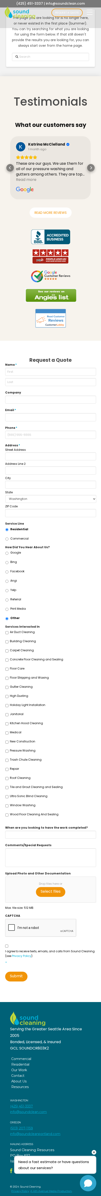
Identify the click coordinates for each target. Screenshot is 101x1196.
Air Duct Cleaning (22, 632)
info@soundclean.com (65, 3)
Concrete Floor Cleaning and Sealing (36, 659)
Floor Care (17, 668)
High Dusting (19, 696)
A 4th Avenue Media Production (51, 1191)
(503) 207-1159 (21, 1128)
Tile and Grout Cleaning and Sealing (36, 787)
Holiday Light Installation (27, 705)
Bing (13, 562)
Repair (14, 769)
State (9, 492)
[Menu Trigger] (89, 12)
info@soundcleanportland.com (35, 1134)
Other (15, 618)
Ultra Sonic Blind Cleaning (28, 796)
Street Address (15, 449)
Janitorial (16, 714)
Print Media (18, 609)
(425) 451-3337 (29, 3)
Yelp (13, 590)
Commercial (19, 539)
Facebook (17, 571)
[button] (10, 168)
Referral (15, 599)
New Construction (22, 741)
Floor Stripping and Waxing (29, 678)
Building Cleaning (23, 641)
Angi (13, 581)
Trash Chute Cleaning (26, 760)
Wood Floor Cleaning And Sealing (34, 814)
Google (15, 553)
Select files (51, 891)
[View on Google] (22, 146)
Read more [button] (27, 179)
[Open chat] (88, 1183)
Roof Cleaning (20, 778)
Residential (19, 529)
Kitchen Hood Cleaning (26, 723)
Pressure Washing (22, 750)
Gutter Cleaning (21, 687)
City (8, 478)
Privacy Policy (21, 956)
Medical (15, 732)
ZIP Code (11, 506)
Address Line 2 (15, 463)
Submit (16, 976)
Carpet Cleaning (22, 650)
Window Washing (22, 805)
